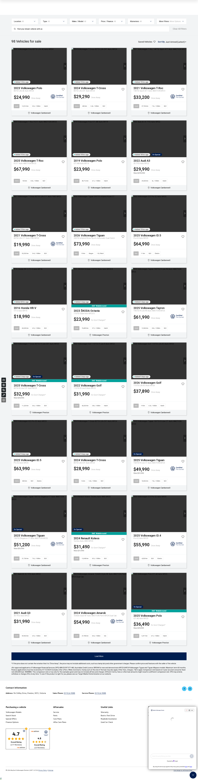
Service (56, 712)
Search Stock (11, 715)
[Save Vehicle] (63, 89)
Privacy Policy (42, 770)
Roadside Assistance (109, 719)
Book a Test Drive (108, 715)
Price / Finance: (107, 21)
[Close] (3, 400)
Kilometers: (134, 21)
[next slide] (65, 66)
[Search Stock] (3, 390)
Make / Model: (78, 21)
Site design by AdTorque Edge (183, 770)
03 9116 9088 (69, 693)
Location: (17, 21)
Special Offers (11, 719)
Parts (55, 715)
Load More (99, 656)
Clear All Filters (180, 29)
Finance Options (12, 722)
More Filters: (164, 21)
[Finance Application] (3, 385)
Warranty (105, 712)
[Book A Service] (3, 395)
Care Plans (57, 719)
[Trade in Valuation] (3, 380)
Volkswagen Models (13, 712)
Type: (45, 21)
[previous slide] (13, 66)
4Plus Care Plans (59, 722)
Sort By (161, 42)
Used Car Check (107, 722)
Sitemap (50, 770)
